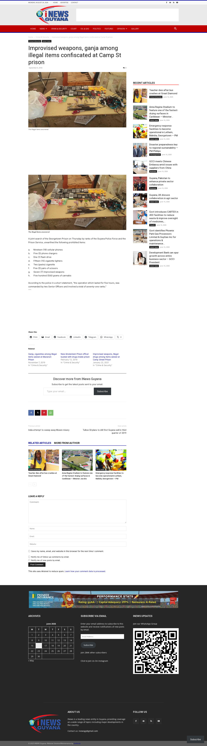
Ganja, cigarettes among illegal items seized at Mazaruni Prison (42, 357)
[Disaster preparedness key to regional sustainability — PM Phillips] (140, 150)
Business (153, 171)
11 (52, 640)
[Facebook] (166, 2)
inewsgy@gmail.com (88, 731)
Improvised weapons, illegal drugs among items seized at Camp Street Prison (106, 357)
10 (45, 640)
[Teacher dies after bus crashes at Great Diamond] (43, 460)
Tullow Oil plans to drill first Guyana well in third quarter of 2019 (104, 431)
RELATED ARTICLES (39, 442)
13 (65, 640)
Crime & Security (59, 28)
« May (31, 660)
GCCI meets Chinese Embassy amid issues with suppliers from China (163, 164)
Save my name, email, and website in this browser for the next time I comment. (67, 551)
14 (71, 640)
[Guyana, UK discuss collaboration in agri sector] (140, 200)
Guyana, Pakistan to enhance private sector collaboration (161, 181)
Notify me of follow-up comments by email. (50, 557)
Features (109, 28)
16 (39, 645)
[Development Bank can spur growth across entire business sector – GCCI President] (140, 258)
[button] (175, 29)
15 (32, 645)
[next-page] (34, 484)
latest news (47, 41)
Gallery (135, 28)
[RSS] (173, 2)
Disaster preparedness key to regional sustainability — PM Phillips (163, 147)
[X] (37, 413)
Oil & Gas (85, 28)
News (42, 28)
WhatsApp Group (149, 623)
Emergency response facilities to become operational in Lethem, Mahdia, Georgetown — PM (109, 476)
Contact (74, 2)
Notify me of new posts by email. (45, 560)
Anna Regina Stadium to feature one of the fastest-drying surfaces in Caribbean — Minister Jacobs (77, 476)
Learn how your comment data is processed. (85, 571)
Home (55, 2)
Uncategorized (155, 155)
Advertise (64, 2)
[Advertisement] (127, 15)
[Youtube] (177, 2)
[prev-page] (30, 484)
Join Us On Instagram (98, 661)
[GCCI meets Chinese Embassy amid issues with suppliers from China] (140, 167)
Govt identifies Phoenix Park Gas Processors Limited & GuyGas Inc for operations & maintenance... (162, 237)
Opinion (121, 28)
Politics (97, 28)
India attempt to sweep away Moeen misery (48, 430)
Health (152, 225)
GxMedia (77, 743)
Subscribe (102, 391)
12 (58, 640)
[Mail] (170, 2)
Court (74, 28)
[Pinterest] (44, 413)
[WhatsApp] (50, 413)
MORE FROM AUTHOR (67, 442)
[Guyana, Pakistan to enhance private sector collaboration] (140, 184)
